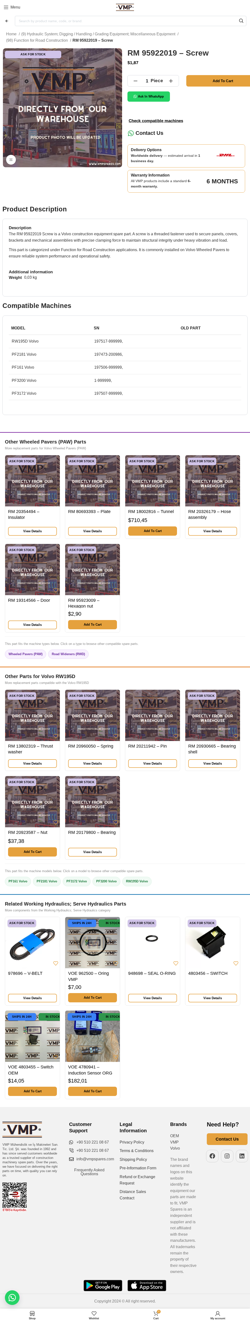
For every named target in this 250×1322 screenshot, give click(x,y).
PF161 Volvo (18, 881)
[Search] (241, 21)
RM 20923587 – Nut (27, 832)
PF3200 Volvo (106, 881)
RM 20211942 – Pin (147, 746)
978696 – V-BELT (25, 973)
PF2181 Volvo (47, 881)
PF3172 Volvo (76, 881)
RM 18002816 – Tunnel (151, 511)
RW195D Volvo (137, 881)
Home (12, 34)
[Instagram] (227, 1156)
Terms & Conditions (137, 1151)
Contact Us (149, 133)
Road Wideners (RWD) (68, 654)
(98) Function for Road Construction (37, 40)
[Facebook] (212, 1156)
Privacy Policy (132, 1142)
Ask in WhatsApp (151, 96)
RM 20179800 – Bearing (92, 832)
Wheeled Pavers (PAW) (25, 654)
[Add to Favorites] (55, 501)
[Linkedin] (242, 1156)
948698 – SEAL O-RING (152, 973)
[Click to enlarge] (11, 160)
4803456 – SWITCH (208, 973)
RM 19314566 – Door (29, 600)
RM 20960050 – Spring (90, 746)
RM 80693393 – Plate (89, 511)
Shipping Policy (133, 1159)
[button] (152, 531)
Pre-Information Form (138, 1168)
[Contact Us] (130, 133)
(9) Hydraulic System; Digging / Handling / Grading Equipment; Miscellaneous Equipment (98, 34)
